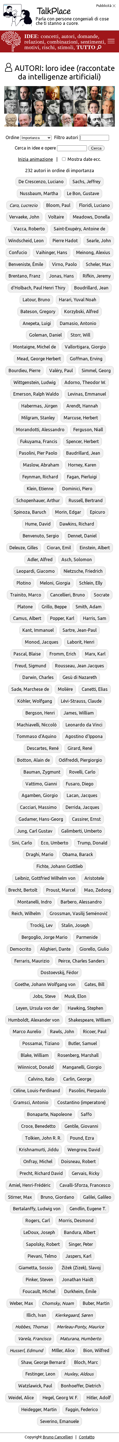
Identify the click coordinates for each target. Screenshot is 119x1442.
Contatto (87, 1437)
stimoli (66, 47)
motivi (31, 47)
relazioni (34, 42)
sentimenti (92, 42)
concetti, (50, 36)
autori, (68, 36)
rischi (48, 47)
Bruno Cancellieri (58, 1437)
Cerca (96, 148)
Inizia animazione (35, 159)
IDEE (31, 36)
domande (87, 36)
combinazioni (62, 42)
